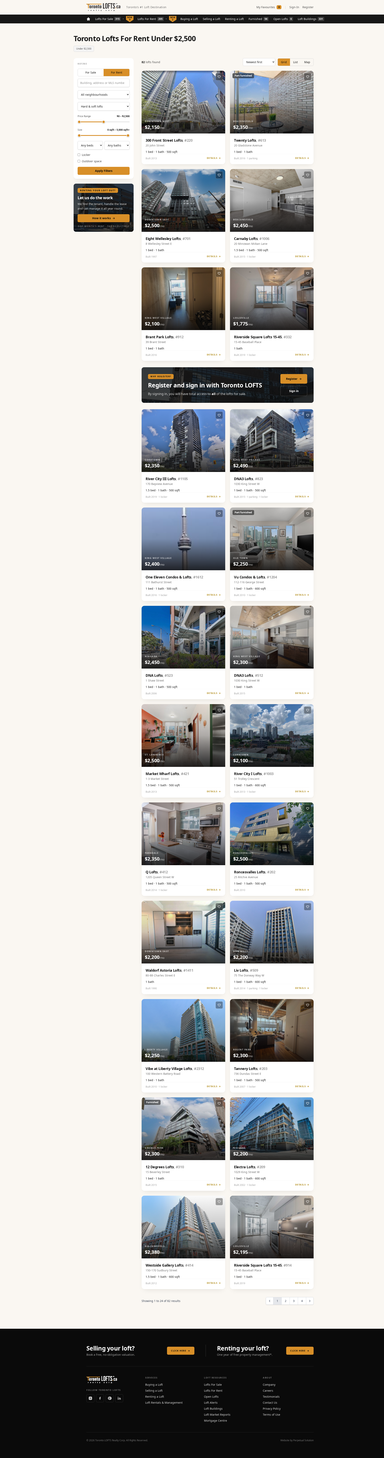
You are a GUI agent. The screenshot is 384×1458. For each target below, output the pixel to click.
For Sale (90, 72)
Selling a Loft (211, 19)
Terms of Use (271, 1414)
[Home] (88, 19)
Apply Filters (103, 171)
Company (269, 1384)
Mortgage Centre (215, 1420)
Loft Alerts (211, 1402)
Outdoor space (92, 161)
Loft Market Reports (217, 1414)
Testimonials (271, 1396)
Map (307, 62)
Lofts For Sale (107, 19)
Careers (268, 1390)
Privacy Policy (272, 1408)
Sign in (294, 391)
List (295, 62)
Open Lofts (282, 19)
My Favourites (268, 7)
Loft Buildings (310, 19)
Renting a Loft (234, 19)
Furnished (258, 19)
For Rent (116, 72)
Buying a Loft (189, 19)
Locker (86, 155)
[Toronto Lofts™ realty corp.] (103, 7)
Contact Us (270, 1402)
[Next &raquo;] (310, 1301)
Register (308, 7)
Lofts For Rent (150, 19)
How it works (103, 218)
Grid (284, 62)
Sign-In (294, 7)
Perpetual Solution (303, 1440)
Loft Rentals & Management (164, 1402)
